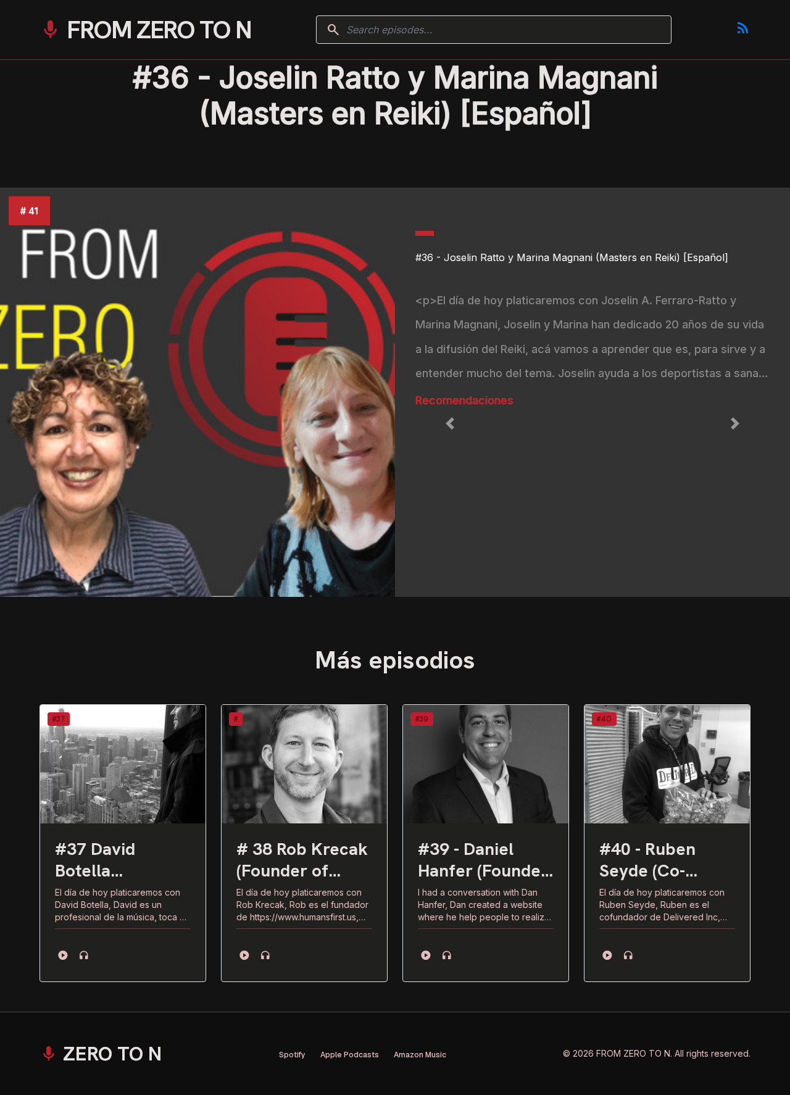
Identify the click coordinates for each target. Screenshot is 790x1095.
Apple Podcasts (349, 1055)
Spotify (292, 1055)
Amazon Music (420, 1055)
